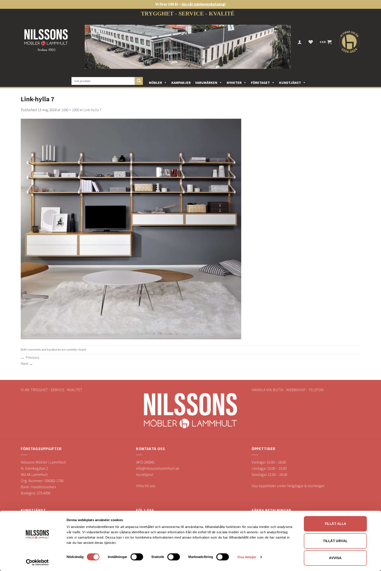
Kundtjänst (290, 82)
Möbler (155, 82)
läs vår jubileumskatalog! (204, 4)
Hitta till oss (145, 485)
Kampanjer (181, 82)
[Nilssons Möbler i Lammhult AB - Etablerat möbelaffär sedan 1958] (46, 42)
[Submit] (139, 81)
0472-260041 (145, 462)
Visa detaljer (246, 557)
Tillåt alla (335, 524)
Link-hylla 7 (92, 109)
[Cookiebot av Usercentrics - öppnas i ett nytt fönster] (37, 562)
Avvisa (335, 558)
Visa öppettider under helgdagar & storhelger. (288, 485)
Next (27, 363)
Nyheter (234, 82)
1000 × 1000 (70, 109)
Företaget (260, 82)
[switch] (137, 556)
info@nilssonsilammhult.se (157, 468)
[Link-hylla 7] (131, 228)
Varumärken (206, 82)
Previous (30, 357)
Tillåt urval (335, 541)
